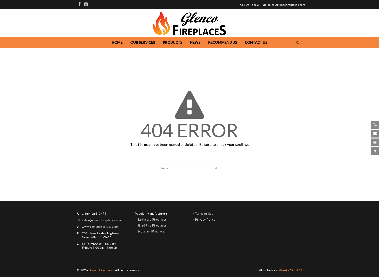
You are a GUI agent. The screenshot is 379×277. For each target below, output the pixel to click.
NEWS (195, 42)
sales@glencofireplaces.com (286, 4)
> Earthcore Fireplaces (151, 219)
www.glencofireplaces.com (100, 226)
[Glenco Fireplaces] (189, 23)
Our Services (142, 42)
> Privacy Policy (203, 219)
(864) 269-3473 (290, 270)
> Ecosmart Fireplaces (150, 231)
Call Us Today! (249, 4)
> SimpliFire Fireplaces (151, 225)
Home (117, 42)
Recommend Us (222, 42)
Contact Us (256, 42)
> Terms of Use (202, 213)
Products (172, 42)
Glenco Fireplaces (101, 270)
